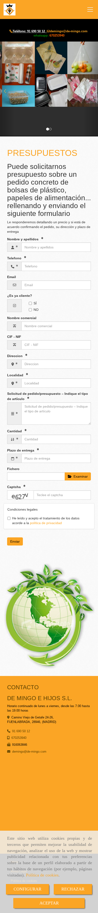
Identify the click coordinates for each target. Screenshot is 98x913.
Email (11, 277)
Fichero (13, 469)
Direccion (15, 356)
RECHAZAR (72, 889)
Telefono (14, 258)
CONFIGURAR (27, 889)
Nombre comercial (21, 318)
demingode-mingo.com (69, 31)
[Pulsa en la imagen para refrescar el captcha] (20, 495)
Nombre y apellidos (23, 239)
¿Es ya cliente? (19, 296)
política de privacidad (46, 523)
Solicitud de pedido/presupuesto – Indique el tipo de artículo (47, 396)
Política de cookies (42, 875)
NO (36, 310)
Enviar (15, 541)
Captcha (14, 487)
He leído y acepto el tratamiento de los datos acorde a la (45, 520)
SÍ (35, 303)
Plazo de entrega (21, 450)
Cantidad (15, 431)
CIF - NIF (14, 337)
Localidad (15, 375)
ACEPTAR (49, 903)
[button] (7, 89)
